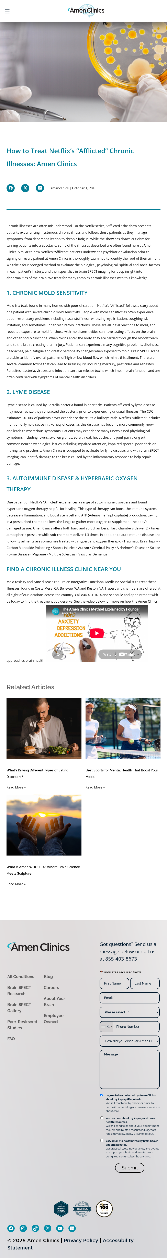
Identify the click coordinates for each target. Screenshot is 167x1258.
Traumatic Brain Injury (141, 541)
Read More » (16, 787)
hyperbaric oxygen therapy (27, 508)
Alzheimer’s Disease (132, 547)
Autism (83, 547)
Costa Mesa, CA (46, 588)
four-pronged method (39, 265)
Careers (51, 987)
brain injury (55, 344)
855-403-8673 (121, 958)
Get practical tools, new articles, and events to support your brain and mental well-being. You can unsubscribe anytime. (132, 1148)
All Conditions (20, 976)
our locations (33, 595)
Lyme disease (17, 405)
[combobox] (106, 1026)
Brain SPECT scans (145, 351)
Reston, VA (95, 588)
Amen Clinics (52, 450)
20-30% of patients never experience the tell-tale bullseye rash (69, 418)
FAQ (11, 1038)
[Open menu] (7, 11)
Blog (48, 976)
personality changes (78, 351)
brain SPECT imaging (94, 271)
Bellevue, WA (69, 588)
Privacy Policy (81, 1240)
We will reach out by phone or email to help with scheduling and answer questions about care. (132, 1103)
